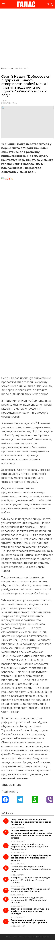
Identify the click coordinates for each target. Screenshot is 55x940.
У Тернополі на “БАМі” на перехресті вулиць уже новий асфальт (30, 890)
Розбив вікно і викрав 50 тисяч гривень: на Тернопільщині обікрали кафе (31, 869)
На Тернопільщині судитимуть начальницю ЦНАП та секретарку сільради (29, 900)
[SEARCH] (48, 4)
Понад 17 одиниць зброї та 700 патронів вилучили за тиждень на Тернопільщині (29, 846)
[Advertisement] (27, 38)
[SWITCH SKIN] (52, 4)
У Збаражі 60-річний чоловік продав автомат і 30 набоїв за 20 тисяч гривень (30, 880)
